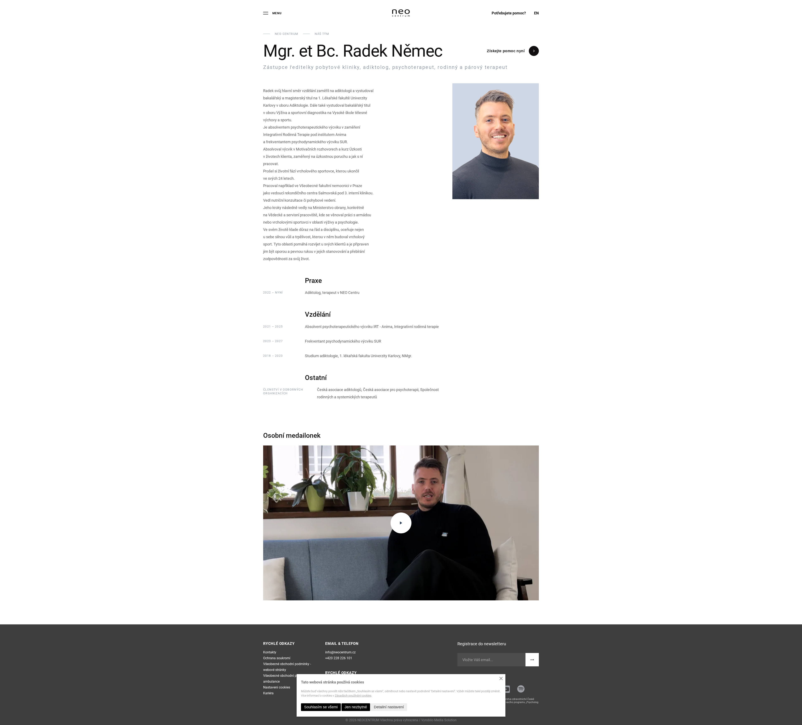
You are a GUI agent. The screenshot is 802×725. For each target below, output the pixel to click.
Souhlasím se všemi (321, 707)
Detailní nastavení (389, 707)
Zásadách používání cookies (353, 695)
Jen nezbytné (356, 707)
